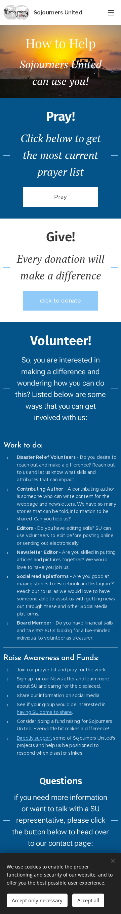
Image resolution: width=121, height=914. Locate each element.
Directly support (34, 738)
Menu (111, 12)
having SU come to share (44, 712)
